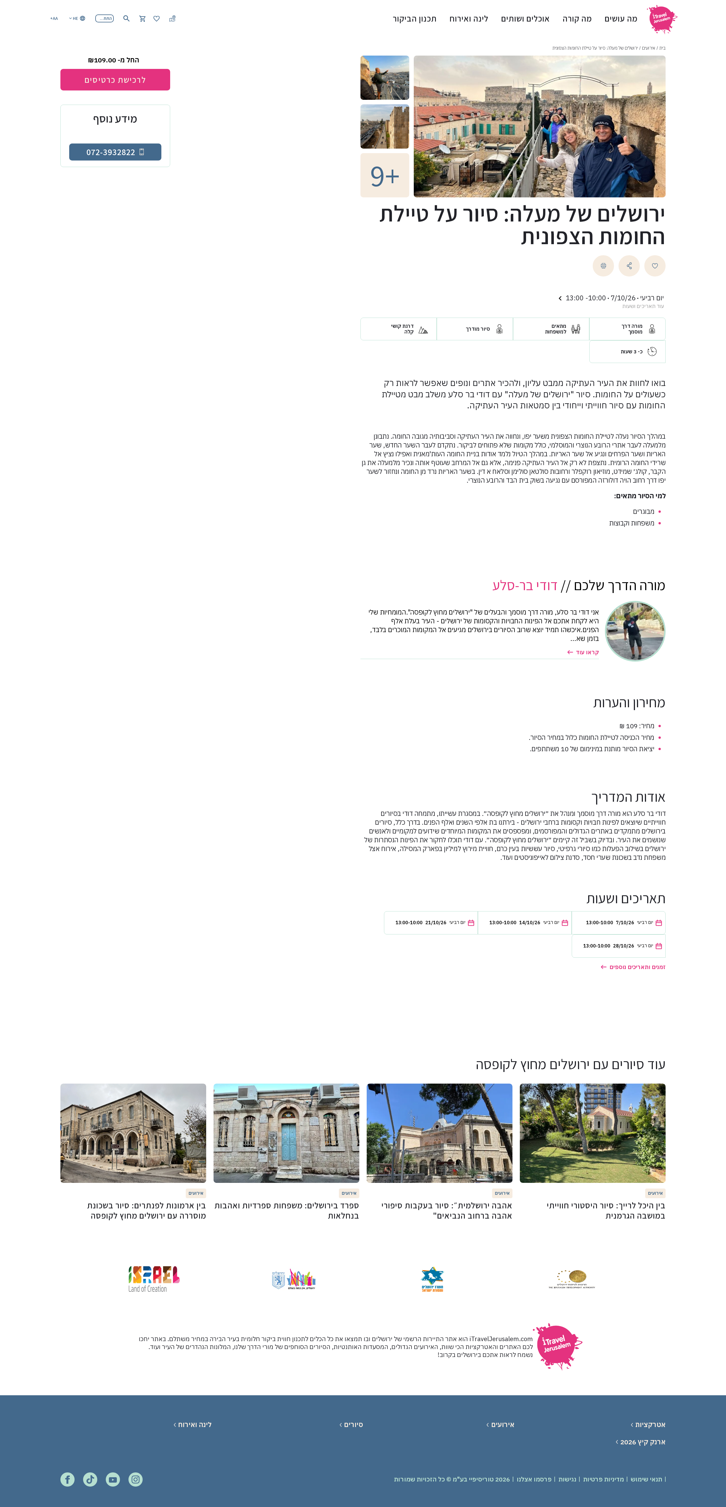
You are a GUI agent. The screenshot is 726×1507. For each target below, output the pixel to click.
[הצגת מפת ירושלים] (172, 18)
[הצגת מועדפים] (156, 18)
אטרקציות (650, 1424)
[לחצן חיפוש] (126, 18)
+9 (385, 175)
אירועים (648, 48)
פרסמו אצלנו (534, 1479)
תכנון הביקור (415, 18)
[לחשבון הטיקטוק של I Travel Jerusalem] (90, 1479)
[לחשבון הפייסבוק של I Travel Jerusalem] (67, 1480)
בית (662, 48)
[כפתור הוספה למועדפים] (655, 266)
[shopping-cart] (142, 18)
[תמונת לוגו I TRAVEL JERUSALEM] (665, 18)
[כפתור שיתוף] (629, 266)
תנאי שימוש (646, 1479)
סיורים (353, 1424)
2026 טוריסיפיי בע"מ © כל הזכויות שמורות (452, 1479)
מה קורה (577, 18)
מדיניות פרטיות (603, 1479)
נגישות (567, 1479)
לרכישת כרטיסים (115, 79)
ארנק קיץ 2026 (643, 1442)
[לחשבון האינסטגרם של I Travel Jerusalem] (136, 1479)
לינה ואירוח (468, 18)
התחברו (105, 18)
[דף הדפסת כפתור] (603, 266)
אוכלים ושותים (525, 18)
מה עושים (621, 18)
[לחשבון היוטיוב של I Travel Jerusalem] (113, 1479)
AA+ (54, 18)
